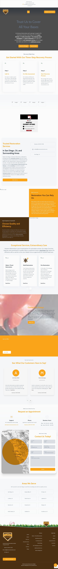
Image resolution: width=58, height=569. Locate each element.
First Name (32, 440)
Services (45, 451)
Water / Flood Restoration (37, 536)
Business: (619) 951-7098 (30, 3)
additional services (35, 42)
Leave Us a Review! (9, 559)
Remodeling (40, 543)
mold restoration (26, 37)
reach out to (35, 312)
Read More (8, 283)
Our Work (53, 543)
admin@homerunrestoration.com (29, 4)
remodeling (19, 38)
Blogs (28, 549)
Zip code (32, 451)
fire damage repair (37, 37)
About (28, 537)
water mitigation (29, 38)
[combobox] (49, 452)
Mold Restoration (38, 538)
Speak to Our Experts (49, 11)
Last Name (45, 440)
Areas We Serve (26, 542)
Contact (27, 546)
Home (28, 534)
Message (32, 456)
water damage (14, 164)
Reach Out (31, 322)
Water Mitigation (38, 550)
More (28, 544)
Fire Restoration (39, 541)
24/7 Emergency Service (37, 545)
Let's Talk (6, 352)
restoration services (15, 158)
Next (30, 400)
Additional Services (38, 548)
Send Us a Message (24, 46)
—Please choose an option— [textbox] (48, 452)
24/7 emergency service (29, 40)
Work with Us (15, 179)
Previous (27, 400)
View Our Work (34, 46)
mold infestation (21, 164)
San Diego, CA (30, 5)
